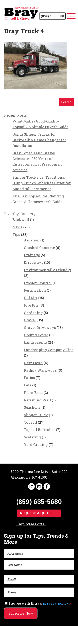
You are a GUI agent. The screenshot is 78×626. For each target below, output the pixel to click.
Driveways (33, 262)
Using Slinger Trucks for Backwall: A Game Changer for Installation (39, 140)
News (17, 227)
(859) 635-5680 (52, 16)
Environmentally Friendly (47, 269)
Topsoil (30, 422)
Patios (29, 377)
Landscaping (35, 342)
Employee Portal (31, 524)
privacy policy (56, 603)
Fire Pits (31, 305)
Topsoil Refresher (39, 429)
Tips (16, 234)
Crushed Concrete (39, 247)
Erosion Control (38, 283)
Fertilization (35, 290)
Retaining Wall (37, 400)
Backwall (20, 219)
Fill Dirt (30, 297)
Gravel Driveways (40, 327)
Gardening (33, 312)
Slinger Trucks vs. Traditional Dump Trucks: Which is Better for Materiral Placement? (41, 183)
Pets (27, 385)
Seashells (32, 407)
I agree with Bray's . (40, 603)
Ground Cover (36, 335)
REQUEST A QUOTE (36, 513)
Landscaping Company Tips (48, 349)
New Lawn (33, 362)
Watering (32, 437)
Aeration (32, 240)
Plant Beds (33, 392)
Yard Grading (36, 444)
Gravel (30, 320)
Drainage (32, 254)
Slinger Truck (36, 414)
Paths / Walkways (40, 370)
